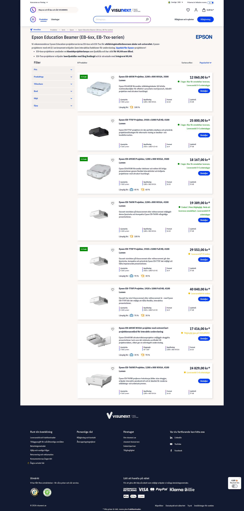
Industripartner (129, 446)
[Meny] (33, 19)
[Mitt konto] (196, 10)
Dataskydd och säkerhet (175, 505)
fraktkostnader (134, 509)
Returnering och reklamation (41, 454)
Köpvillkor (159, 505)
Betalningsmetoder (38, 446)
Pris (35, 69)
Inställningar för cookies (204, 505)
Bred (36, 91)
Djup (36, 105)
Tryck (190, 505)
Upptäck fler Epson (125, 47)
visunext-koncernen (131, 442)
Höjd (36, 98)
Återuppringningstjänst (86, 442)
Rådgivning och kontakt (86, 437)
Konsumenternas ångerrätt (41, 459)
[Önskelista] (188, 10)
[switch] (235, 486)
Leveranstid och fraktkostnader (43, 437)
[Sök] (147, 19)
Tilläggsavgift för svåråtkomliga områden (47, 442)
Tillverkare (38, 84)
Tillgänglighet (129, 450)
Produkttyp (38, 76)
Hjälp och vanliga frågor (39, 450)
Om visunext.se (129, 437)
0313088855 (63, 10)
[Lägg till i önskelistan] (113, 77)
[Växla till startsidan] (121, 10)
